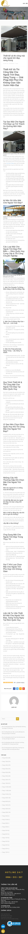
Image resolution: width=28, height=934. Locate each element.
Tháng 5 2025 (5, 812)
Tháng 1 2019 (5, 852)
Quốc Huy (14, 707)
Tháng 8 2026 (5, 757)
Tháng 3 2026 (5, 776)
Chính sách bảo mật (5, 914)
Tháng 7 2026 (5, 761)
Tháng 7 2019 (5, 837)
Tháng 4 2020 (5, 826)
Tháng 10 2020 (5, 819)
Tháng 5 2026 (5, 768)
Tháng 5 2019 (5, 845)
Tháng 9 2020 (5, 823)
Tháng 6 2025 (5, 808)
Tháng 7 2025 (5, 805)
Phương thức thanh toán (6, 917)
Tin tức (16, 63)
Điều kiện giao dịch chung (6, 915)
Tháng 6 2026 (5, 765)
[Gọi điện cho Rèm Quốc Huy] (3, 931)
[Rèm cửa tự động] (5, 3)
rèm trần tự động (10, 163)
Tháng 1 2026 (5, 783)
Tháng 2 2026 (5, 779)
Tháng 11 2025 (5, 790)
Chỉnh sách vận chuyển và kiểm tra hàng (9, 918)
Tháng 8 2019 (5, 834)
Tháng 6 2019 (5, 841)
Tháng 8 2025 (5, 801)
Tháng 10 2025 (5, 794)
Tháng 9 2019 (5, 830)
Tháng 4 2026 (5, 772)
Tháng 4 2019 (5, 848)
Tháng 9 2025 (5, 797)
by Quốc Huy (5, 63)
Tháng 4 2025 (5, 816)
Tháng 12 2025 (5, 786)
